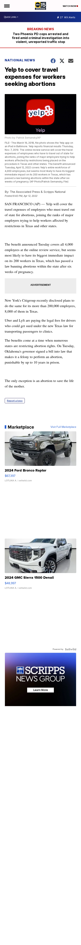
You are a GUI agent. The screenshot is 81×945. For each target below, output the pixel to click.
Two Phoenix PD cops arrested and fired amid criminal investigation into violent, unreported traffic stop (40, 38)
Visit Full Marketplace (63, 427)
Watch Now (69, 6)
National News (20, 60)
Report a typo (15, 400)
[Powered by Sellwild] (70, 649)
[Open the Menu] (6, 6)
